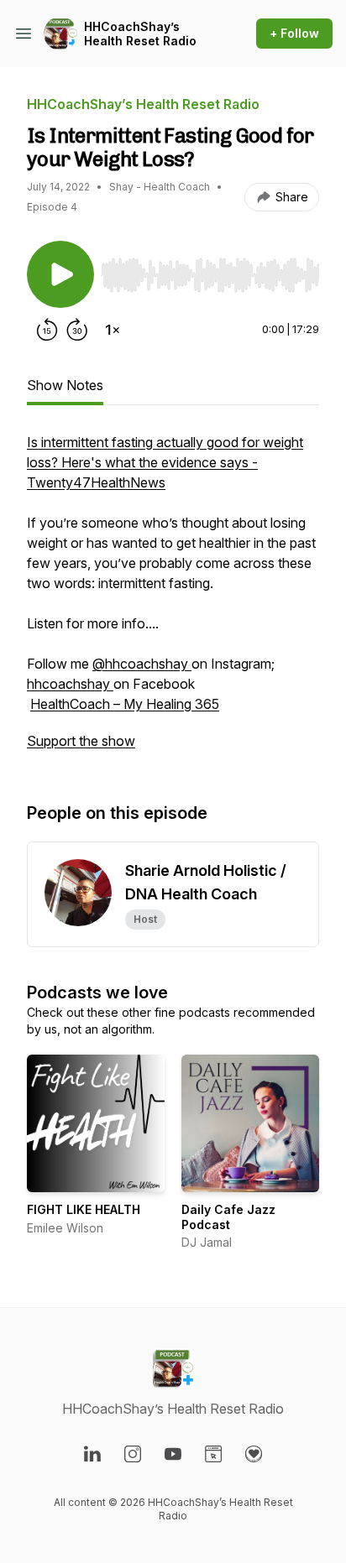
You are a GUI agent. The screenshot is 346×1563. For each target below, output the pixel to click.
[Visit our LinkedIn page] (92, 1454)
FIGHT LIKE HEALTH (83, 1209)
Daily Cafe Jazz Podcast (228, 1217)
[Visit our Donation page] (253, 1454)
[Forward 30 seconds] (77, 329)
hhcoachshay (70, 683)
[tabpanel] (173, 600)
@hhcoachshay (141, 663)
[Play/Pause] (60, 274)
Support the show (81, 740)
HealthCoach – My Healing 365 (124, 704)
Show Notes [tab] (65, 385)
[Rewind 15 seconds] (47, 329)
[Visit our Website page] (213, 1454)
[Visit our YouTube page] (173, 1454)
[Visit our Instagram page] (132, 1454)
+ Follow (294, 33)
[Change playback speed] (112, 329)
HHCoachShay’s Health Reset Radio (140, 34)
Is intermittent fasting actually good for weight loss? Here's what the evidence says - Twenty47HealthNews (165, 462)
